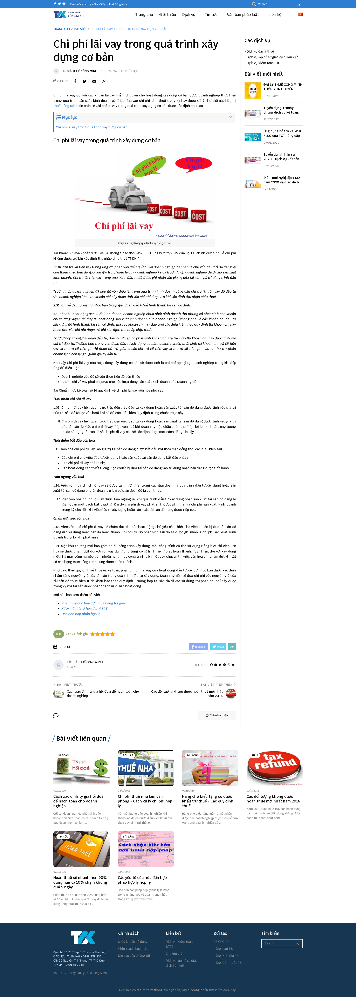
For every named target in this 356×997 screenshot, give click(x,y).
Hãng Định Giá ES (226, 956)
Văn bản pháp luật (243, 14)
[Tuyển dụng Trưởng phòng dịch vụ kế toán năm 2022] (253, 114)
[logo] (68, 17)
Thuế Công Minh (85, 71)
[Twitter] (220, 665)
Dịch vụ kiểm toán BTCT (264, 63)
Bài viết (128, 755)
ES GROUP (221, 942)
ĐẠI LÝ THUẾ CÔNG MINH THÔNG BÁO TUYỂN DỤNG (282, 89)
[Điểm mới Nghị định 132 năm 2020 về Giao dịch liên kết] (253, 184)
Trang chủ (144, 14)
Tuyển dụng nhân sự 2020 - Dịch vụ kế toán (281, 156)
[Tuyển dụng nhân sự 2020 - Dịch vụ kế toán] (253, 160)
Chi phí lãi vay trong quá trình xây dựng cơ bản (91, 127)
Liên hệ (274, 14)
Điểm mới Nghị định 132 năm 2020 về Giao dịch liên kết (281, 182)
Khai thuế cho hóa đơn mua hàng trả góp (93, 603)
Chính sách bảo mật (133, 949)
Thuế (255, 755)
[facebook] (54, 4)
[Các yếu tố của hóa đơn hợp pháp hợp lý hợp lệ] (146, 849)
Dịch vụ (189, 14)
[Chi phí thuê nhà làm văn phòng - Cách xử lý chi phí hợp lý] (146, 768)
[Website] (215, 665)
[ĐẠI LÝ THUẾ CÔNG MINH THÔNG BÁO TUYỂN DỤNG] (253, 90)
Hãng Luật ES (223, 949)
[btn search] (298, 5)
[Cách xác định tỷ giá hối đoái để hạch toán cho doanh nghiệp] (81, 768)
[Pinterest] (224, 665)
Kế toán (64, 755)
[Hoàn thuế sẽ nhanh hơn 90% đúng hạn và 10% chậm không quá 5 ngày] (81, 849)
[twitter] (59, 4)
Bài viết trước (70, 684)
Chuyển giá (174, 954)
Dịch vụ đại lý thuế (260, 52)
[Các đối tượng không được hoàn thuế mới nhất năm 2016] (275, 768)
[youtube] (64, 4)
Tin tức (211, 14)
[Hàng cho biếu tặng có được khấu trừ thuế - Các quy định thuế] (210, 768)
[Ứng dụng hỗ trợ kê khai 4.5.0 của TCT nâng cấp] (253, 137)
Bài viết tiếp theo (216, 684)
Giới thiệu (167, 14)
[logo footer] (83, 937)
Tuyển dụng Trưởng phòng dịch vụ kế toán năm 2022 (280, 112)
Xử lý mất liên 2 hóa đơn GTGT (85, 608)
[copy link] (104, 81)
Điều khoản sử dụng (133, 942)
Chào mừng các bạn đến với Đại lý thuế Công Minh (98, 4)
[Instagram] (228, 665)
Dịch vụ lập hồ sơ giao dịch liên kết (272, 57)
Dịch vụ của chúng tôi (134, 956)
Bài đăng (193, 755)
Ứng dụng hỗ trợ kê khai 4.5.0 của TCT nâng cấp (282, 133)
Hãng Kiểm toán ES (228, 963)
